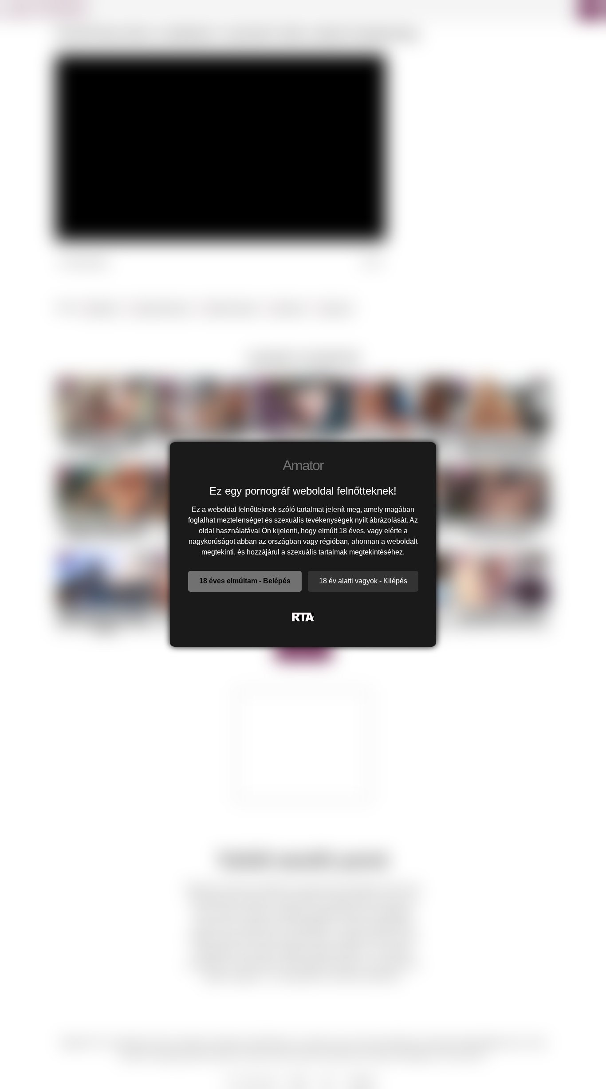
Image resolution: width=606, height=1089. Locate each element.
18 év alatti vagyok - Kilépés (363, 581)
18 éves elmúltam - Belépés (245, 581)
